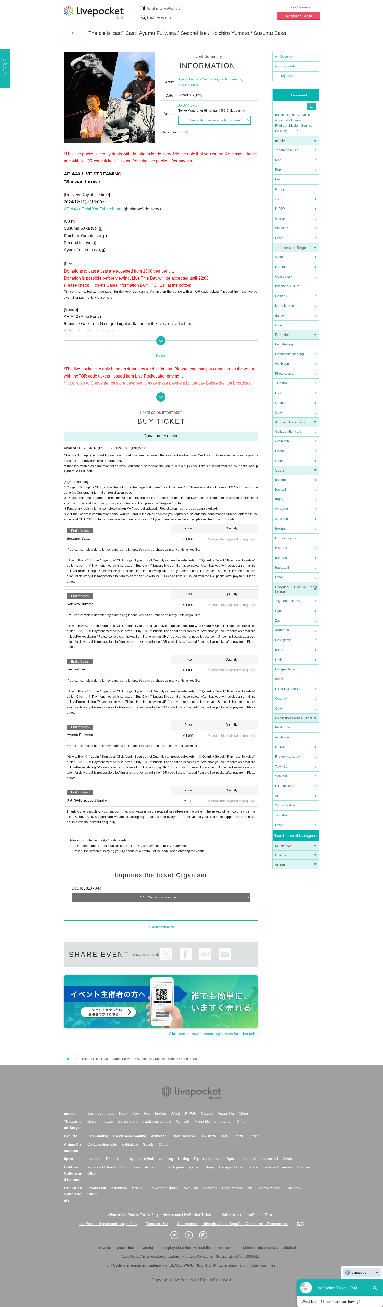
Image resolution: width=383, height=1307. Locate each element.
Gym (278, 611)
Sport (279, 470)
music (280, 141)
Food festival (284, 786)
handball (281, 558)
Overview (287, 56)
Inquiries (286, 76)
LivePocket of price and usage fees (108, 1224)
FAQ (300, 1224)
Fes (277, 179)
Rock (278, 160)
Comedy (293, 115)
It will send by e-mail (225, 954)
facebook (185, 954)
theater (280, 267)
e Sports (281, 548)
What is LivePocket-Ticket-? (130, 1214)
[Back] (72, 33)
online (279, 115)
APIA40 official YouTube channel (94, 209)
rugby (279, 499)
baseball (281, 480)
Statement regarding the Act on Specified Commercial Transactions (232, 1224)
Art (277, 796)
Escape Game (285, 669)
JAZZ (278, 199)
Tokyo (193, 105)
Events (280, 855)
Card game (283, 640)
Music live (283, 846)
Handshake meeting (289, 354)
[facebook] (191, 1235)
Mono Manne (284, 306)
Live (278, 393)
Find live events (159, 17)
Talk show (282, 383)
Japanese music (286, 150)
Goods (280, 403)
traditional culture (287, 286)
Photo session (295, 120)
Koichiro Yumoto (230, 79)
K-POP (280, 208)
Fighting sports (285, 538)
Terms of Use (157, 1224)
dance (279, 315)
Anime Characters (290, 422)
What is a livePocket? (163, 8)
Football (281, 489)
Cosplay (281, 131)
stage (279, 257)
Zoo (278, 620)
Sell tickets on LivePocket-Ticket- (249, 1214)
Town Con (282, 766)
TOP (67, 1059)
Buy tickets (287, 66)
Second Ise (210, 79)
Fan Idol (282, 335)
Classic (280, 218)
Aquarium (282, 630)
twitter (166, 954)
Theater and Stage (290, 247)
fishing (280, 660)
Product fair (283, 727)
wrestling (281, 519)
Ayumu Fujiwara (189, 79)
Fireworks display (287, 756)
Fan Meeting (284, 344)
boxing (280, 529)
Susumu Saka (188, 85)
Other (279, 238)
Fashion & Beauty (287, 689)
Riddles (280, 125)
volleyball (282, 509)
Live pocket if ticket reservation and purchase (94, 12)
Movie (293, 125)
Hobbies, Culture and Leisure (73, 1173)
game (279, 650)
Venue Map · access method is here (214, 120)
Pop (278, 170)
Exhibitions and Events (293, 718)
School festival (285, 805)
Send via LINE (205, 954)
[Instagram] (206, 1235)
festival (280, 747)
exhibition (282, 364)
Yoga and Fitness (287, 601)
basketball (282, 567)
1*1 (297, 131)
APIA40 (183, 105)
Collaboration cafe (288, 431)
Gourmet (307, 125)
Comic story (283, 276)
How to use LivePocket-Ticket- (187, 1214)
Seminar (281, 776)
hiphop (280, 189)
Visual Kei (282, 228)
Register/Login (299, 16)
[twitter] (177, 1235)
